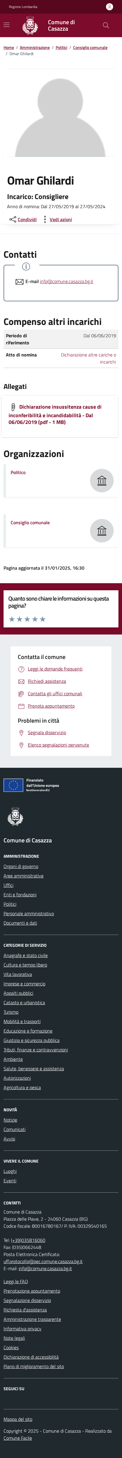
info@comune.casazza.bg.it (66, 281)
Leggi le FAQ (16, 1281)
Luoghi (10, 1171)
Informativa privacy (22, 1328)
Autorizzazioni (17, 1077)
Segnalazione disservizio (27, 1300)
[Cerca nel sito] (106, 25)
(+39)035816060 (28, 1240)
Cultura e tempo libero (25, 964)
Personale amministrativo (29, 913)
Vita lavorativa (18, 974)
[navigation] (6, 24)
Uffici (8, 885)
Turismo (11, 1011)
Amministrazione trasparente (32, 1319)
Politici (61, 47)
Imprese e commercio (24, 983)
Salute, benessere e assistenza (34, 1068)
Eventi (10, 1180)
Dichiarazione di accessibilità (31, 1356)
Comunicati (14, 1129)
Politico (18, 472)
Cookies (11, 1347)
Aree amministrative (24, 875)
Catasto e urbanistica (24, 1002)
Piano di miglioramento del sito (34, 1366)
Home (9, 47)
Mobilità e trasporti (22, 1021)
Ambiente (13, 1059)
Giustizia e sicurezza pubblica (32, 1040)
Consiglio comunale (90, 47)
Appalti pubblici (18, 993)
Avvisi (9, 1138)
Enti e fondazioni (20, 894)
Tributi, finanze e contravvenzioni (36, 1049)
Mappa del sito (18, 1419)
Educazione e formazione (28, 1030)
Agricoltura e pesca (22, 1087)
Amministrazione (35, 47)
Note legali (14, 1338)
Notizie (10, 1119)
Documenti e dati (20, 922)
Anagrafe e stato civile (26, 955)
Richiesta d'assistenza (25, 1309)
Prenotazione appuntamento (32, 1290)
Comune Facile (18, 1437)
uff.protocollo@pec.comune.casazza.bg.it (43, 1261)
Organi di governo (21, 866)
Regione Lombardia (23, 6)
